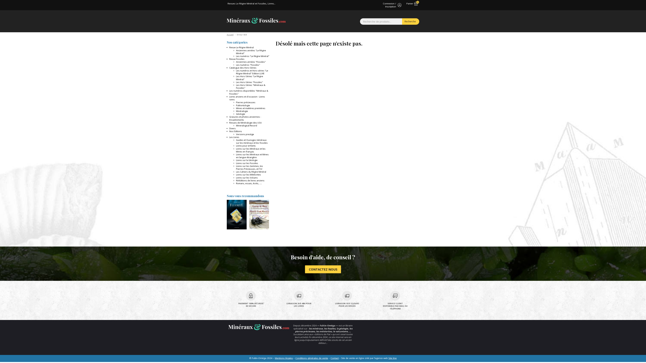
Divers (232, 128)
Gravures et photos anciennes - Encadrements (245, 118)
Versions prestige (245, 134)
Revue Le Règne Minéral (241, 47)
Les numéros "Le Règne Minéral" (252, 56)
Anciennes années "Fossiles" (251, 61)
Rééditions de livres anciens (250, 180)
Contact (335, 358)
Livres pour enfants (246, 145)
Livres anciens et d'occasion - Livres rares (247, 98)
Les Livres (234, 137)
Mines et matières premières (250, 108)
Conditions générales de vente (311, 358)
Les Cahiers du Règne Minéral (251, 171)
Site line (392, 358)
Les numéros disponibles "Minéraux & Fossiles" (248, 92)
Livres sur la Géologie (247, 160)
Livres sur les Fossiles (247, 163)
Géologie (240, 113)
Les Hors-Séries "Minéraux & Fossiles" (250, 86)
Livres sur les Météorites (248, 174)
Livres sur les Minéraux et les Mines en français (250, 150)
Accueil (230, 34)
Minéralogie (242, 111)
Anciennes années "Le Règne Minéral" (251, 52)
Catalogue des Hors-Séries (242, 67)
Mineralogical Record (246, 125)
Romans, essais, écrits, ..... (249, 183)
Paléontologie (243, 105)
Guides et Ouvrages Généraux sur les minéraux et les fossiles (252, 141)
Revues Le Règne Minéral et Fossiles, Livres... (251, 3)
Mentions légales (284, 358)
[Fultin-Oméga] (256, 21)
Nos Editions (235, 131)
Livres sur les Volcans (247, 177)
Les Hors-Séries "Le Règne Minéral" (249, 78)
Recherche (410, 21)
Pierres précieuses (245, 102)
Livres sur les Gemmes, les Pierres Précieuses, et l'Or (249, 167)
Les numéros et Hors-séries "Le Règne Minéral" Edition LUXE (252, 72)
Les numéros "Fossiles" (248, 64)
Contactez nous (323, 269)
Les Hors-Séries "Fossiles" (249, 82)
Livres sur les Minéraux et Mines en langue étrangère (252, 156)
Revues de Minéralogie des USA (245, 122)
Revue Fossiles (236, 59)
